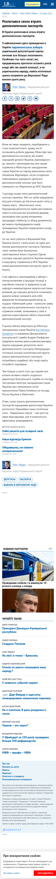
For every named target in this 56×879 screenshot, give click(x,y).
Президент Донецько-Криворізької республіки (24, 630)
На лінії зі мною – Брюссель (20, 655)
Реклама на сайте (10, 766)
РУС (45, 4)
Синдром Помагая (13, 644)
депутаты (9, 479)
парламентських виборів (27, 47)
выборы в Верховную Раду (20, 484)
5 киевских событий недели (20, 683)
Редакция (6, 773)
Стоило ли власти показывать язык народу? (24, 669)
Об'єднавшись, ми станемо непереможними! (17, 449)
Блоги (15, 13)
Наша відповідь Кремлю (16, 439)
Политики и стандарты (13, 776)
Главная (6, 13)
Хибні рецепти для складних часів (22, 431)
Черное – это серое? (15, 725)
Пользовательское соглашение (17, 779)
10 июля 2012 (46, 13)
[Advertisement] (28, 515)
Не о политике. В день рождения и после (24, 711)
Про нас (6, 763)
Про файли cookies (11, 873)
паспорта (25, 479)
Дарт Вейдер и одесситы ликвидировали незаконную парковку (26, 696)
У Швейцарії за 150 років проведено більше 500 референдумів (25, 739)
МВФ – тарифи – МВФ (16, 752)
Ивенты (6, 770)
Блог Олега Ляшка (29, 13)
